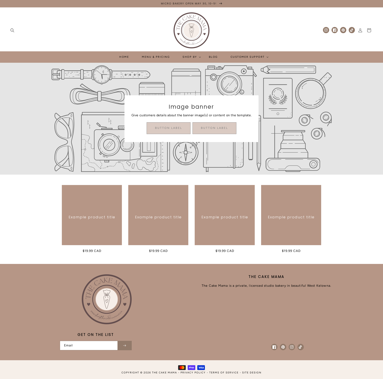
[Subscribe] (124, 345)
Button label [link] (168, 128)
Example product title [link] (92, 217)
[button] (12, 30)
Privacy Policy (193, 372)
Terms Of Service (224, 372)
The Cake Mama (164, 372)
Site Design (252, 372)
